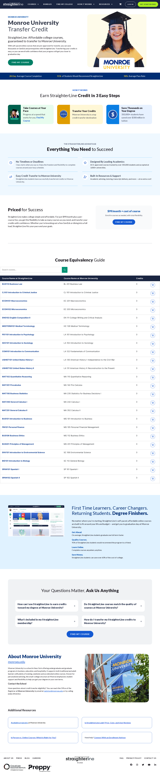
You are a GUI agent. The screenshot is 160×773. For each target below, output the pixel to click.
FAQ (122, 758)
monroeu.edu (16, 662)
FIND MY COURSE (123, 222)
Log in (130, 4)
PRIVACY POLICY (133, 758)
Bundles (47, 4)
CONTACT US (150, 758)
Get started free (148, 4)
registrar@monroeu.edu (53, 691)
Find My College (64, 4)
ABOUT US (8, 758)
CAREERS (36, 758)
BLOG (27, 758)
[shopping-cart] (120, 4)
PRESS (19, 758)
